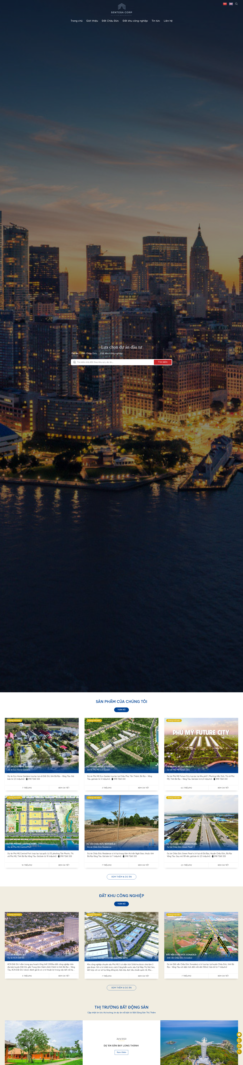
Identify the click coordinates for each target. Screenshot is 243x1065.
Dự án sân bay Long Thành (121, 1046)
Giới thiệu (92, 21)
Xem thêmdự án (121, 877)
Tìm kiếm (162, 362)
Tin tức (156, 21)
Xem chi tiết (63, 788)
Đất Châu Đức (110, 21)
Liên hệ (168, 21)
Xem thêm (121, 1052)
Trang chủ (77, 21)
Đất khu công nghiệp (135, 21)
